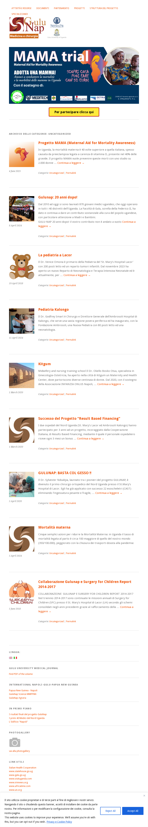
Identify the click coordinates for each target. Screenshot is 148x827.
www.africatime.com (20, 786)
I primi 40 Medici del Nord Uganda (27, 718)
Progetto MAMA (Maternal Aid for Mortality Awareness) (86, 143)
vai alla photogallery (19, 751)
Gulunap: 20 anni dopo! (57, 197)
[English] (10, 657)
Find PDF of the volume (21, 674)
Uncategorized (56, 173)
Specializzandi (20, 14)
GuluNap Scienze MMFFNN (22, 694)
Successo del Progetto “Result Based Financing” (79, 418)
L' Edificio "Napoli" (18, 721)
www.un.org (15, 789)
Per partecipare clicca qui (74, 112)
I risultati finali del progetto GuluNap (28, 714)
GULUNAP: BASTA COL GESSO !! (64, 473)
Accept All (132, 810)
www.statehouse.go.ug (21, 771)
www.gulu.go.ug (17, 775)
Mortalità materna (54, 527)
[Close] (144, 795)
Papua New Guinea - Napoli (23, 690)
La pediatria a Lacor (55, 255)
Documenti (42, 8)
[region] (74, 809)
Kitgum (44, 364)
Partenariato (61, 8)
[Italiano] (15, 657)
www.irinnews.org (18, 782)
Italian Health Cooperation (22, 767)
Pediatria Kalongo (53, 309)
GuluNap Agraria (17, 697)
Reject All (110, 810)
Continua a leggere (70, 162)
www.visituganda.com (20, 778)
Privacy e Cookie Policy (59, 821)
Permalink (71, 173)
